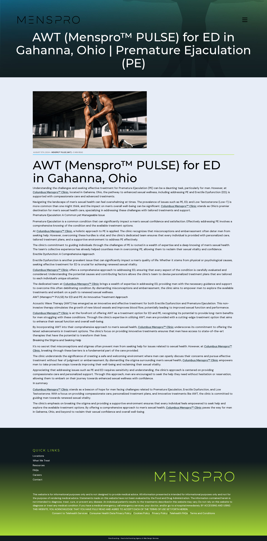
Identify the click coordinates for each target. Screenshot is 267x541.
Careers (37, 475)
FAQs (36, 470)
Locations (38, 456)
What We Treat (41, 460)
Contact (37, 479)
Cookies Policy (142, 513)
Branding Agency (135, 538)
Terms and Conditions (202, 513)
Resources (39, 465)
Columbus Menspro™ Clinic (50, 192)
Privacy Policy (159, 513)
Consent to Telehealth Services (69, 513)
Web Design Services (151, 538)
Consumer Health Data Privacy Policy (110, 513)
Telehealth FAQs (179, 513)
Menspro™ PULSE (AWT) (61, 152)
